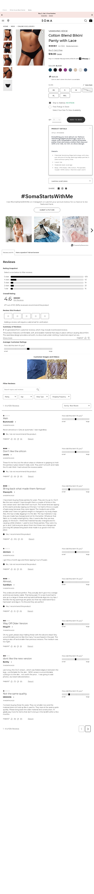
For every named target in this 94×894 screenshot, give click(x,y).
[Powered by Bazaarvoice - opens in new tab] (79, 245)
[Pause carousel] (92, 15)
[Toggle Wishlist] (42, 32)
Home (5, 26)
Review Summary (72, 46)
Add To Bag (76, 120)
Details (59, 54)
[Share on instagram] (62, 188)
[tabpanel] (47, 494)
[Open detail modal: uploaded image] (19, 229)
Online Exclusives (26, 26)
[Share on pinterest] (66, 188)
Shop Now (44, 15)
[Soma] (47, 21)
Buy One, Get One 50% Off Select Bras (47, 13)
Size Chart (88, 85)
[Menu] (3, 20)
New (13, 26)
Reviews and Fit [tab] (8, 252)
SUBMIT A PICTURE (47, 210)
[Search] (85, 20)
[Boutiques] (8, 20)
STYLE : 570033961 (58, 133)
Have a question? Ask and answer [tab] (27, 252)
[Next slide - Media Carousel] (91, 230)
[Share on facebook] (59, 188)
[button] (90, 20)
